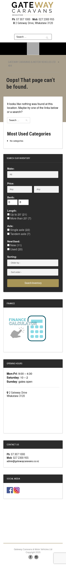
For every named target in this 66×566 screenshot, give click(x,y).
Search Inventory (33, 283)
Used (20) (16, 249)
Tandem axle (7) (20, 234)
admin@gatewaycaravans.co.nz (23, 461)
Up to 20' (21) (18, 214)
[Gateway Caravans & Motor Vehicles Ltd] (33, 8)
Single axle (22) (20, 230)
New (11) (16, 245)
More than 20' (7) (20, 218)
